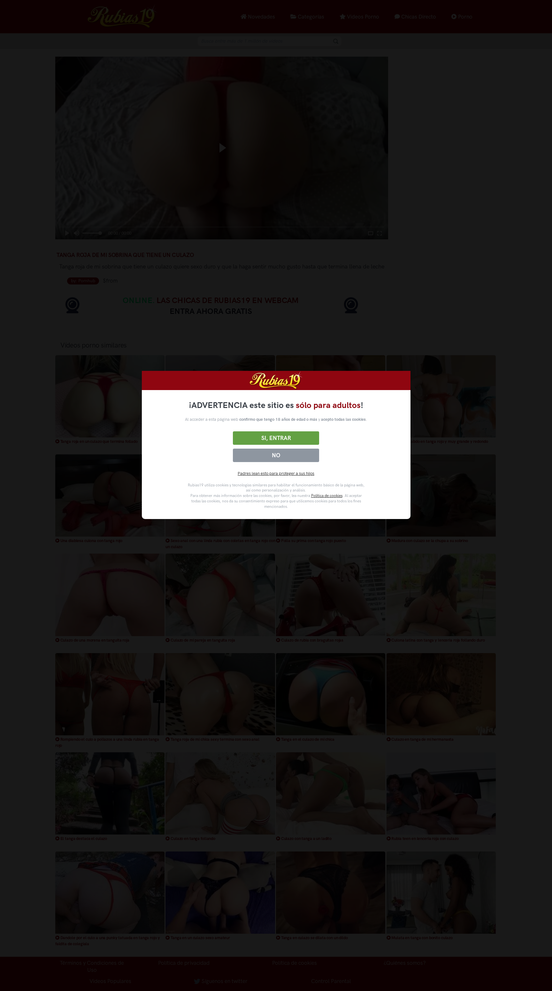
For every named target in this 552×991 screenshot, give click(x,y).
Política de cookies (326, 495)
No (276, 455)
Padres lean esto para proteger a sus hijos (276, 473)
